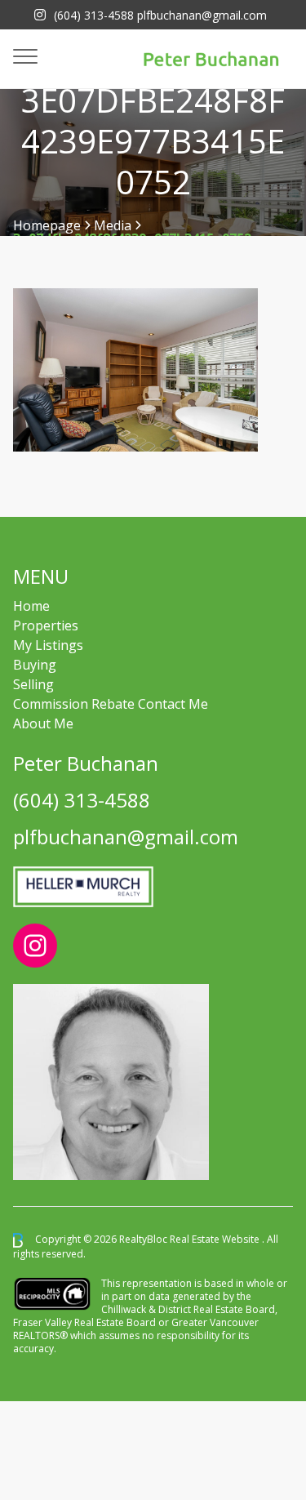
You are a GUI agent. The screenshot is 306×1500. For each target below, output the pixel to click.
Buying (34, 665)
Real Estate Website (216, 1239)
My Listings (48, 645)
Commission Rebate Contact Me (110, 704)
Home (31, 606)
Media (112, 225)
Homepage (47, 225)
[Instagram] (40, 14)
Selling (33, 684)
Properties (45, 625)
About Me (43, 723)
